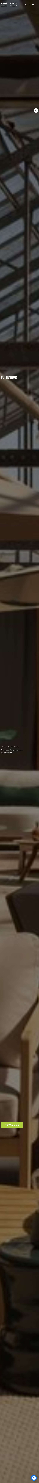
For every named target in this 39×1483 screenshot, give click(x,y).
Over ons (13, 3)
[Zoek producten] (36, 110)
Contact (13, 6)
